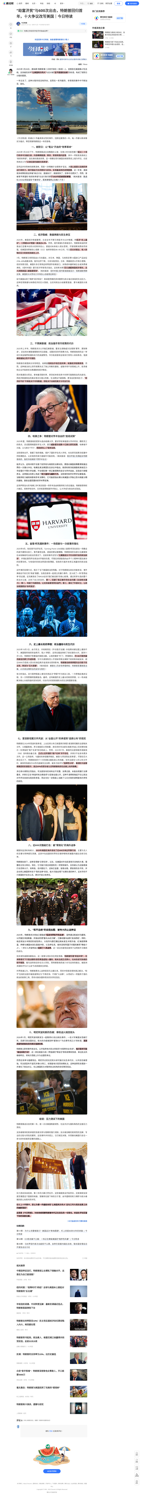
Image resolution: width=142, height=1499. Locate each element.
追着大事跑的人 (22, 1346)
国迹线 (19, 1313)
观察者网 (19, 1363)
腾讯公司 (49, 1492)
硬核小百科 (20, 1330)
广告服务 (54, 1483)
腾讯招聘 (60, 1483)
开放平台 (48, 1483)
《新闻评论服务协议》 (44, 1420)
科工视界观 (20, 1396)
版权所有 (54, 1492)
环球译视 (19, 1279)
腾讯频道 (80, 1483)
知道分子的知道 (22, 1296)
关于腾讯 (19, 1483)
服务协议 (35, 1483)
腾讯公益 (67, 1483)
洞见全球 (19, 1380)
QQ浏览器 (74, 1483)
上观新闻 (19, 1413)
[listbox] (52, 1339)
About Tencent (27, 1483)
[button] (120, 18)
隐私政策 (41, 1483)
